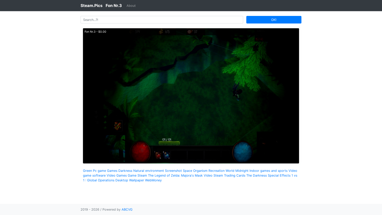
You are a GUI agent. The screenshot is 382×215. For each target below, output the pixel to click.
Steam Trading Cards (229, 175)
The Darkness (256, 175)
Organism (200, 171)
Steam (142, 175)
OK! (273, 20)
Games (112, 171)
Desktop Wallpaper (129, 180)
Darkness (125, 171)
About (131, 6)
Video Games (117, 175)
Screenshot (173, 171)
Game (132, 175)
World (230, 171)
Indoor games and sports (268, 171)
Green (87, 171)
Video (208, 175)
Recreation (217, 171)
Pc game (99, 171)
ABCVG (127, 209)
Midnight (241, 171)
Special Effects (279, 175)
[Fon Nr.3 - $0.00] (191, 96)
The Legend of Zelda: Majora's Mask (175, 175)
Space (187, 171)
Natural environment (148, 171)
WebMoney (153, 180)
